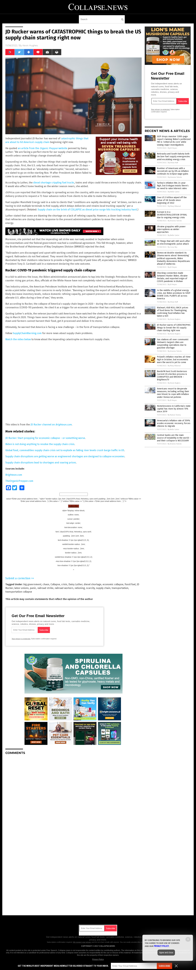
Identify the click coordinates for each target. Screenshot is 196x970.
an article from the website (42, 148)
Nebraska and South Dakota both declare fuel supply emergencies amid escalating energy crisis (173, 156)
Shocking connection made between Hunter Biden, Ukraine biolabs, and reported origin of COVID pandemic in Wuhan (172, 277)
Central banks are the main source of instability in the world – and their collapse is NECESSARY (174, 438)
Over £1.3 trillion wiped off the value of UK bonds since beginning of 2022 (172, 200)
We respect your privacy (82, 942)
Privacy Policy (98, 959)
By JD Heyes (172, 148)
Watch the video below (18, 339)
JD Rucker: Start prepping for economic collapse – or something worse (45, 438)
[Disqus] (73, 795)
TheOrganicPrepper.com (19, 480)
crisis (64, 584)
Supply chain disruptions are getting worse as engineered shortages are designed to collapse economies (64, 456)
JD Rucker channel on (51, 424)
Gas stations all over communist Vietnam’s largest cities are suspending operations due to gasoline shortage (172, 343)
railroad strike (45, 588)
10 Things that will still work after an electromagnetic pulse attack (173, 242)
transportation (120, 588)
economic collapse (113, 584)
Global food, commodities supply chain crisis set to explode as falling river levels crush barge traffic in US (64, 450)
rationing (80, 588)
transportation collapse (18, 591)
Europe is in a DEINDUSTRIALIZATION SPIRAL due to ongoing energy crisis (172, 215)
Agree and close (166, 952)
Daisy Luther (75, 584)
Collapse (55, 584)
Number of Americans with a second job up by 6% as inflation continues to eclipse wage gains (173, 171)
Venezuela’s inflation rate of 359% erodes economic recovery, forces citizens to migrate (173, 423)
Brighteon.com (13, 474)
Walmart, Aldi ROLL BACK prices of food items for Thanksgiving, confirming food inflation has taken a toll (172, 311)
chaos (46, 584)
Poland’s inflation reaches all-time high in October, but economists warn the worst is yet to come (173, 360)
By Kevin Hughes (174, 319)
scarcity (90, 588)
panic (33, 588)
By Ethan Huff (173, 163)
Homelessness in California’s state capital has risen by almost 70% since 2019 (173, 409)
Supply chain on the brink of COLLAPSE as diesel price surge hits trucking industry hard (87, 209)
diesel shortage (92, 584)
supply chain (103, 588)
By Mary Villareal (174, 206)
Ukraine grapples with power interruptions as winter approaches (171, 229)
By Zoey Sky (172, 247)
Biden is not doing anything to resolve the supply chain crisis (39, 444)
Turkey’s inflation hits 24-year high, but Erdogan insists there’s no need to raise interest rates (172, 186)
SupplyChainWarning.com (27, 333)
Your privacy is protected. (21, 639)
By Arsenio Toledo (175, 177)
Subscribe (164, 965)
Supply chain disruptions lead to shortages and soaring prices (40, 462)
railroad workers (64, 588)
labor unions (21, 588)
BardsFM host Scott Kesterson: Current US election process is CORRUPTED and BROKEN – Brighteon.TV (172, 375)
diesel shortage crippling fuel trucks (53, 182)
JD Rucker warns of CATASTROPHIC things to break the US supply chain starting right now (174, 328)
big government (32, 584)
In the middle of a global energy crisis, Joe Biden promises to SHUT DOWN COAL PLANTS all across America (173, 294)
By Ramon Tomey (174, 415)
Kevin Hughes (30, 45)
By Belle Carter (173, 192)
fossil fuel (130, 584)
